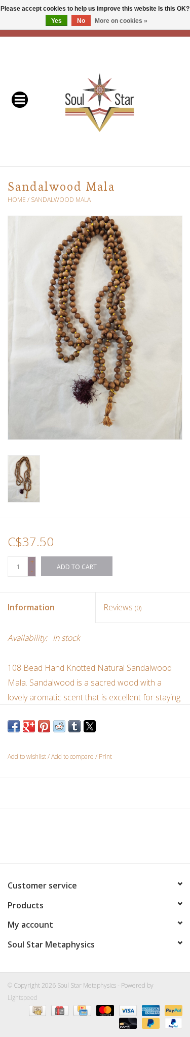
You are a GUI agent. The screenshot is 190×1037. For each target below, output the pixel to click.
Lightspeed (22, 997)
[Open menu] (20, 99)
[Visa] (127, 1010)
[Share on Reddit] (59, 726)
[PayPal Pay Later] (149, 1023)
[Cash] (36, 1010)
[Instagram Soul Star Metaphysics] (132, 840)
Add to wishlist (28, 756)
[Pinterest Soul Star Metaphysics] (95, 840)
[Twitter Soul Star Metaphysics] (77, 840)
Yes (56, 20)
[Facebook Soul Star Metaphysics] (59, 840)
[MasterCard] (104, 1010)
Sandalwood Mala (61, 199)
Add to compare (73, 756)
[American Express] (149, 1010)
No (81, 20)
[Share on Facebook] (14, 726)
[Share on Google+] (29, 726)
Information (31, 607)
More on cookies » (121, 20)
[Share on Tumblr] (74, 726)
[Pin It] (44, 726)
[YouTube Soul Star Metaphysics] (113, 840)
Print (105, 756)
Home (17, 199)
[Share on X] (90, 726)
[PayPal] (171, 1010)
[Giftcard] (59, 1010)
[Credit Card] (81, 1010)
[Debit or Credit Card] (127, 1023)
